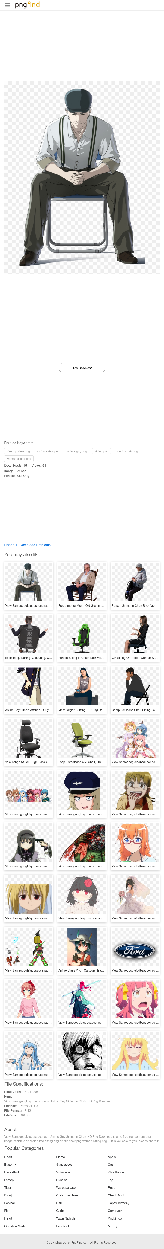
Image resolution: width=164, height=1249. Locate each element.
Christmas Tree (67, 1195)
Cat (110, 1164)
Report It (10, 544)
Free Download (82, 367)
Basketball (11, 1172)
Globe (60, 1210)
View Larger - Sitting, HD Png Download (85, 710)
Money (112, 1226)
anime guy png (77, 451)
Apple (112, 1156)
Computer (115, 1210)
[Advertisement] (82, 51)
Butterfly (10, 1164)
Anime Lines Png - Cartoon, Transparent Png (88, 970)
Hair (59, 1203)
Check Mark (116, 1195)
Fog (110, 1179)
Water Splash (65, 1218)
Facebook (63, 1226)
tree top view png (18, 451)
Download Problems (35, 544)
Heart (8, 1156)
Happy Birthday (118, 1203)
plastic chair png (127, 451)
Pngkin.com (116, 1218)
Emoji (8, 1195)
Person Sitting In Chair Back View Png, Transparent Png (96, 657)
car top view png (48, 451)
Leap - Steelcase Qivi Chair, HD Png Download (90, 762)
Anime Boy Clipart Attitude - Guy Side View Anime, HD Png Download (52, 710)
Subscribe (63, 1172)
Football (9, 1203)
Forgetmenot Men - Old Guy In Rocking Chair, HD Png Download (102, 605)
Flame (60, 1156)
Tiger (7, 1187)
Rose (111, 1187)
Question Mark (14, 1226)
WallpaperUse (66, 1187)
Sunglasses (64, 1164)
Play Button (116, 1172)
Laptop (9, 1179)
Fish (7, 1210)
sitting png (101, 451)
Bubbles (61, 1179)
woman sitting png (19, 458)
